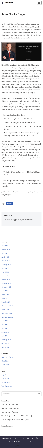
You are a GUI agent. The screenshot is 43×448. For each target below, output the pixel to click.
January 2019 (6, 332)
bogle (9, 203)
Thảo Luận (5, 365)
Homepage (6, 438)
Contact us (28, 441)
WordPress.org (7, 386)
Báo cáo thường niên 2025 (11, 408)
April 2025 (5, 257)
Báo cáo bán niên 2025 (10, 412)
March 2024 (6, 280)
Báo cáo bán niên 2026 (10, 405)
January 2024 (6, 283)
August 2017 (6, 347)
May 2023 (5, 295)
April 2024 (5, 276)
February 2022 (7, 313)
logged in (16, 220)
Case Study (5, 361)
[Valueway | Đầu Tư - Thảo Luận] (8, 2)
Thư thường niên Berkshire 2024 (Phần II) (16, 420)
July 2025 (5, 253)
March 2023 (6, 302)
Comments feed (7, 382)
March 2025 (6, 261)
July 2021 (5, 321)
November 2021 (7, 317)
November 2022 (7, 306)
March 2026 (6, 250)
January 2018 (6, 340)
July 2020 (5, 325)
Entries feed (6, 378)
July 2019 (5, 328)
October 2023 (6, 287)
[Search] (39, 393)
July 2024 (5, 268)
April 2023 (5, 298)
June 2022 (5, 310)
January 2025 (6, 264)
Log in (4, 375)
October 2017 (6, 343)
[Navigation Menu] (39, 3)
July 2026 (5, 246)
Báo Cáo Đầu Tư (7, 357)
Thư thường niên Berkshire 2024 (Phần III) (17, 416)
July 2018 (5, 336)
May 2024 (5, 272)
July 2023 (5, 291)
